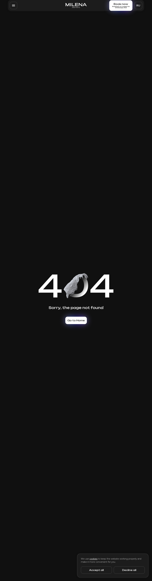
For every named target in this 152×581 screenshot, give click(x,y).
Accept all (96, 570)
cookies (93, 558)
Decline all (129, 570)
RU (138, 5)
